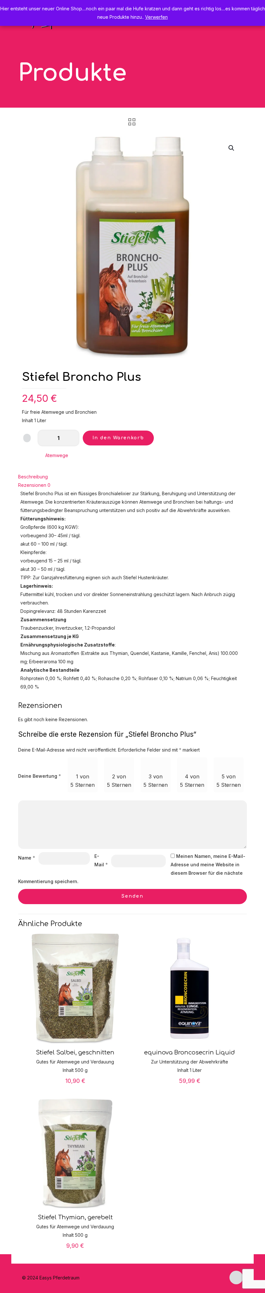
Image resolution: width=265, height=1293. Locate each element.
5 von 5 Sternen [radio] (229, 780)
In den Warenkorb (118, 437)
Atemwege (56, 455)
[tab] (132, 477)
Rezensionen (34, 485)
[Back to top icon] (236, 1277)
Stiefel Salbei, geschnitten (75, 1052)
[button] (231, 148)
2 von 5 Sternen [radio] (119, 780)
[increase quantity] (72, 438)
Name (26, 857)
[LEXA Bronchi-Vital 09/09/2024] (5, 1267)
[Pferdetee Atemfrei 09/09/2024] (259, 1267)
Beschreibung (33, 476)
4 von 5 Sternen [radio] (192, 780)
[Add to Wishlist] (27, 438)
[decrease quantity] (44, 438)
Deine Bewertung (39, 776)
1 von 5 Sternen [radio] (82, 780)
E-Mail (101, 860)
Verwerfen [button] (156, 17)
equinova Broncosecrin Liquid (189, 1052)
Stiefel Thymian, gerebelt (75, 1217)
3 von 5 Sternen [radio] (155, 780)
